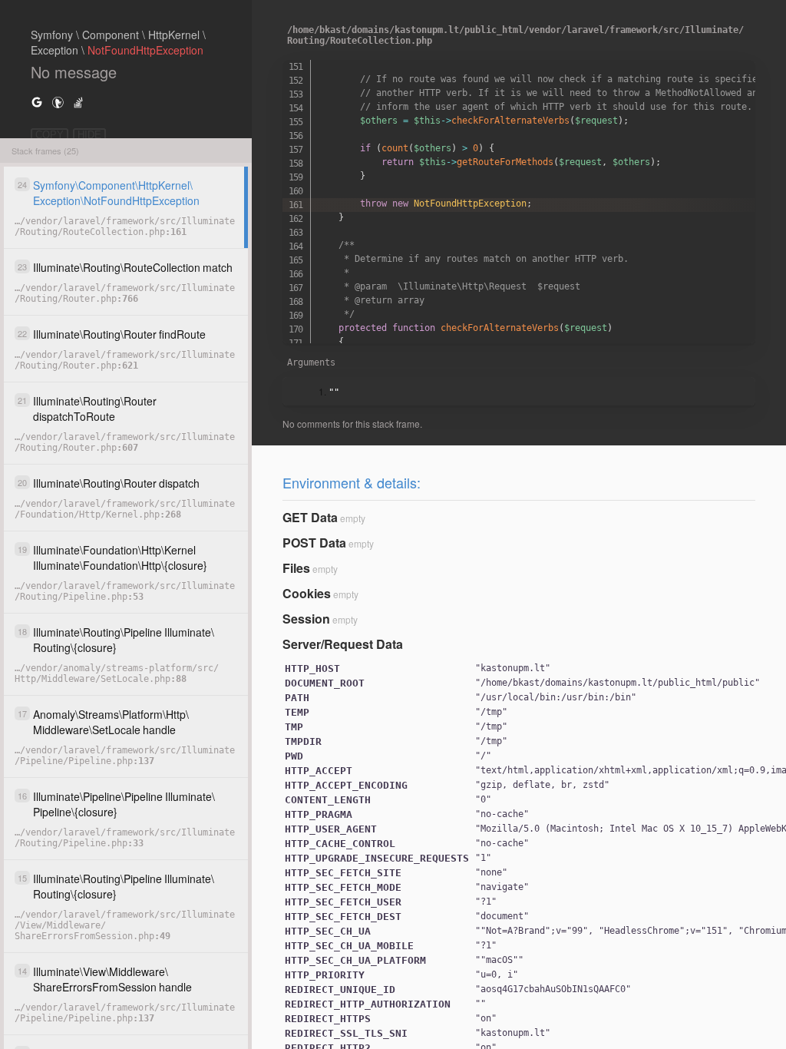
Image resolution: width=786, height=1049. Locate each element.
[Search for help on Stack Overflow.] (78, 102)
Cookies (306, 593)
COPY (49, 135)
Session (306, 618)
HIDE (89, 135)
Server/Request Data (342, 644)
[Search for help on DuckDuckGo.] (57, 102)
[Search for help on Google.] (37, 102)
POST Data (314, 542)
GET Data (310, 517)
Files (296, 568)
